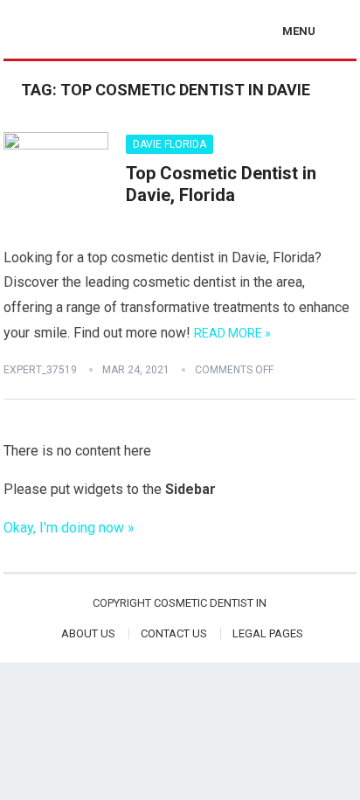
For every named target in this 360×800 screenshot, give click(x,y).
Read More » (232, 333)
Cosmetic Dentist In (210, 602)
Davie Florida (169, 144)
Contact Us (174, 633)
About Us (88, 633)
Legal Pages (267, 633)
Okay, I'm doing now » (69, 527)
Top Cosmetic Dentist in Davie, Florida (221, 184)
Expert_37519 (40, 370)
